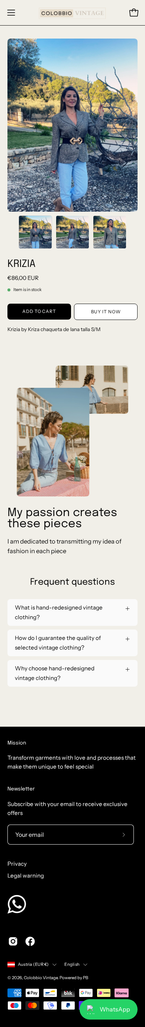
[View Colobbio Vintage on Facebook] (30, 941)
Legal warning (25, 875)
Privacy (17, 863)
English (72, 964)
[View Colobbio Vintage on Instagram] (13, 941)
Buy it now (106, 311)
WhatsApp (115, 1009)
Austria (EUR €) (33, 964)
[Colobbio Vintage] (73, 13)
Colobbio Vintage (41, 977)
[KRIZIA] (35, 232)
